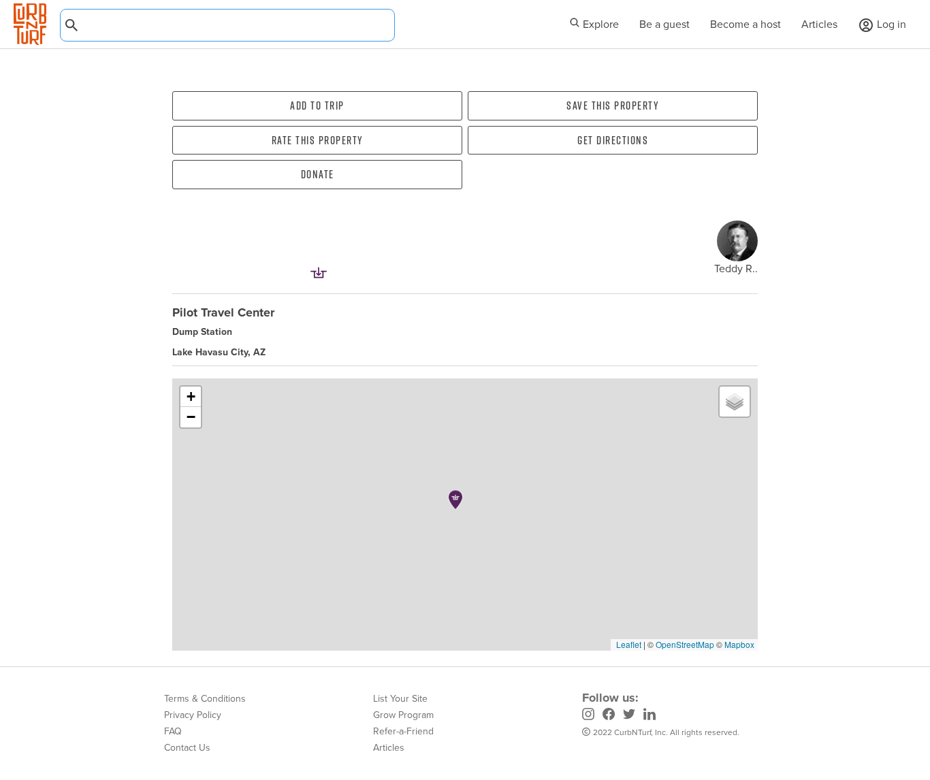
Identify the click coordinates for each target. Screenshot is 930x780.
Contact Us (187, 748)
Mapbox (739, 644)
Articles (819, 24)
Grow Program (403, 715)
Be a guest (664, 24)
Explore (599, 24)
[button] (455, 499)
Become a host (745, 24)
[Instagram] (588, 716)
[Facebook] (609, 716)
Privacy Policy (192, 715)
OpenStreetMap (685, 644)
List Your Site (400, 699)
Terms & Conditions (205, 699)
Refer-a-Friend (403, 731)
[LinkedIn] (649, 716)
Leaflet (627, 644)
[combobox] (227, 25)
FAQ (173, 731)
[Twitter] (629, 716)
